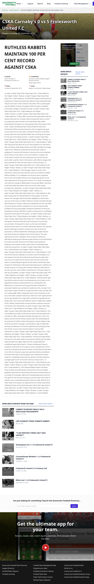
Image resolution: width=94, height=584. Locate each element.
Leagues (30, 4)
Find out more (74, 63)
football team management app (72, 47)
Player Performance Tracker (43, 577)
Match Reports (14, 10)
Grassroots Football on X (73, 571)
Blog (48, 4)
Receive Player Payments (41, 580)
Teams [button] (18, 4)
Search (74, 506)
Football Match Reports (10, 571)
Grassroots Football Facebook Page (76, 577)
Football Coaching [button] (61, 4)
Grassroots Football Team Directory (14, 565)
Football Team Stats (40, 574)
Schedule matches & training (43, 571)
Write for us (68, 568)
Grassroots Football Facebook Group (77, 574)
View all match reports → (46, 403)
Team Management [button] (81, 4)
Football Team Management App (44, 565)
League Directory (8, 568)
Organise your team (40, 568)
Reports (40, 4)
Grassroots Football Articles (74, 565)
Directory (5, 10)
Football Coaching (8, 574)
